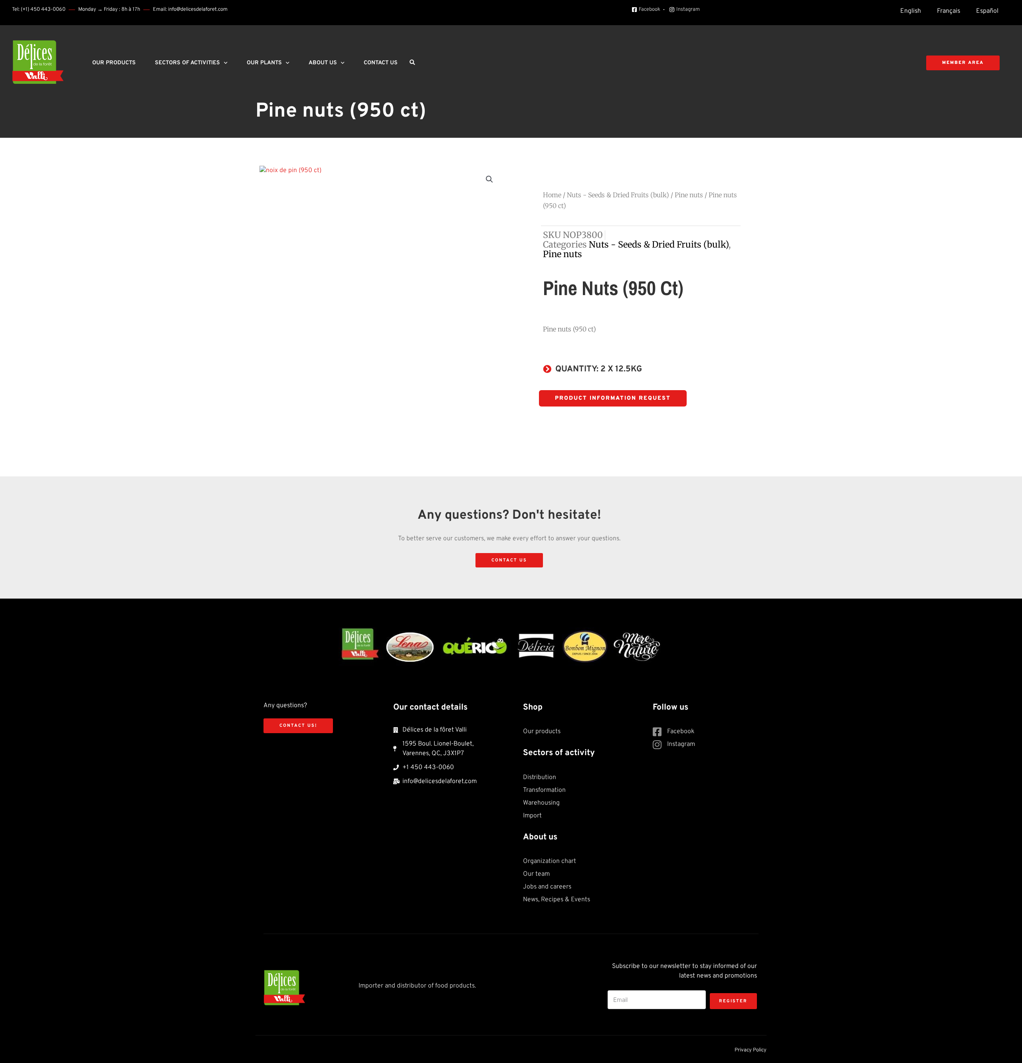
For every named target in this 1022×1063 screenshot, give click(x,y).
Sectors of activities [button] (187, 62)
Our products (114, 62)
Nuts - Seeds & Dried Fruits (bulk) (618, 195)
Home (552, 195)
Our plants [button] (264, 62)
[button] (412, 62)
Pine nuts (689, 195)
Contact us (381, 62)
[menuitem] (910, 11)
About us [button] (323, 62)
